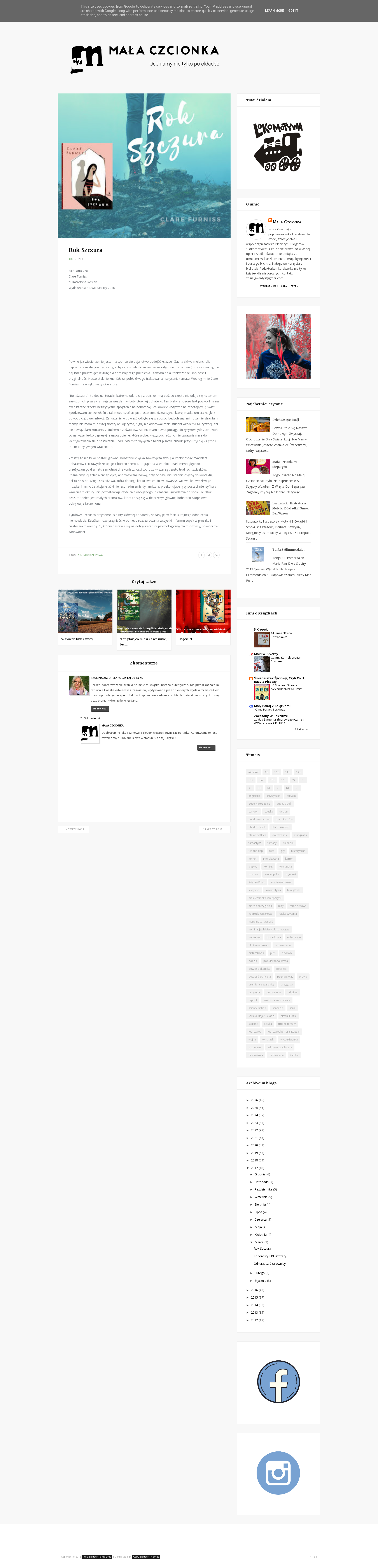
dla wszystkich (257, 835)
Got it (293, 10)
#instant (253, 772)
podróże (287, 953)
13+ (71, 258)
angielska (254, 796)
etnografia (300, 835)
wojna (252, 1039)
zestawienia (255, 1055)
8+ (287, 788)
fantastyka (254, 843)
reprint (252, 1000)
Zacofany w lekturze (271, 716)
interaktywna (271, 859)
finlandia (288, 843)
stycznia (261, 1280)
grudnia (260, 1174)
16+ (283, 780)
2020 (255, 1145)
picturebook (256, 953)
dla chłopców (284, 819)
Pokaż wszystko (302, 729)
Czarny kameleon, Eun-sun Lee (286, 659)
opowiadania (283, 945)
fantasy (272, 843)
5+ (259, 788)
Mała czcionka (113, 725)
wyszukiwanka (289, 1039)
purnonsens (273, 992)
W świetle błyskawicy (77, 639)
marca (259, 1242)
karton (289, 859)
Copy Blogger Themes (146, 1556)
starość (253, 1024)
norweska (254, 937)
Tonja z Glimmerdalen (288, 550)
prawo (303, 976)
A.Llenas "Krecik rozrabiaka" (281, 635)
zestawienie (276, 1055)
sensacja (277, 1008)
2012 (255, 1320)
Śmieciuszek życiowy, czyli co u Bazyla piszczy (279, 680)
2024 (255, 1115)
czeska (269, 811)
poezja (252, 961)
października (264, 1189)
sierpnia (261, 1204)
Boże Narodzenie (259, 804)
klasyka (252, 866)
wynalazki (268, 1039)
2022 (255, 1130)
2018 (255, 1160)
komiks (268, 866)
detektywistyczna (259, 819)
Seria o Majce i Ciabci (261, 1016)
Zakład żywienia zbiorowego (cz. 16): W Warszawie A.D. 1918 (279, 721)
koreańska (285, 866)
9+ (297, 788)
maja (259, 1227)
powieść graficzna (259, 976)
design (283, 811)
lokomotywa (273, 890)
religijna (293, 992)
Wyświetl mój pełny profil (279, 286)
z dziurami (254, 1047)
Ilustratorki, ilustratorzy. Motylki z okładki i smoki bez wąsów (290, 508)
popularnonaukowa (275, 961)
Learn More (274, 10)
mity (281, 906)
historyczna (298, 851)
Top (314, 1556)
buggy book (283, 804)
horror (252, 859)
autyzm (291, 796)
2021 (255, 1138)
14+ (261, 780)
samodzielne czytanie (276, 1000)
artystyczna (273, 796)
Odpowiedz (100, 708)
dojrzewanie (280, 835)
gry (283, 851)
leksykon (253, 890)
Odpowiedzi (92, 718)
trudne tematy (287, 1024)
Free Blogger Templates (97, 1556)
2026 (255, 1100)
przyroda (254, 992)
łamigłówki (293, 890)
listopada (262, 1182)
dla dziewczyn (280, 827)
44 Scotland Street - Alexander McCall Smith (287, 687)
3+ (303, 780)
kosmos (253, 874)
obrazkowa (274, 937)
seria (292, 1008)
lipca (259, 1212)
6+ (268, 788)
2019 (255, 1153)
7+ (278, 788)
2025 (255, 1108)
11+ (287, 772)
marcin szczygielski (260, 906)
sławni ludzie (289, 1016)
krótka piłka (272, 874)
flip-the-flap (255, 851)
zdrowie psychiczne (280, 1047)
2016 (255, 1290)
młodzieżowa (93, 555)
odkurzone (294, 937)
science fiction (257, 1008)
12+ (298, 772)
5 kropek (261, 629)
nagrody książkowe (260, 914)
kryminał (290, 874)
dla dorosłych (257, 827)
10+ (276, 772)
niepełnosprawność (260, 921)
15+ (272, 780)
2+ (293, 780)
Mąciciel (185, 639)
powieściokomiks (259, 969)
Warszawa (254, 1031)
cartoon (253, 811)
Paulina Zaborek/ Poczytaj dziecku (117, 678)
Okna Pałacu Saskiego (270, 709)
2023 (255, 1123)
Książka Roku (256, 882)
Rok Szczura (262, 1248)
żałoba (294, 1055)
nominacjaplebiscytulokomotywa (268, 929)
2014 (255, 1305)
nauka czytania (288, 914)
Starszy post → (214, 829)
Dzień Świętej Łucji (285, 420)
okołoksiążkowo (258, 945)
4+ (250, 788)
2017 (255, 1168)
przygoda (287, 984)
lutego (260, 1273)
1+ (266, 772)
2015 (255, 1297)
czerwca (261, 1219)
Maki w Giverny (266, 654)
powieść (281, 969)
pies (272, 953)
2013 (255, 1312)
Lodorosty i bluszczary (270, 1256)
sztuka (268, 1024)
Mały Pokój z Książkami (272, 706)
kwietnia (261, 1234)
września (261, 1197)
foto (272, 851)
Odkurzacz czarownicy (270, 1263)
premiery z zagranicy (261, 984)
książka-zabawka (281, 882)
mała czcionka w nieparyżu (265, 898)
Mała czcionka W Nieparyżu (284, 464)
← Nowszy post (73, 829)
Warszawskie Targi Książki (283, 1031)
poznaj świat (285, 976)
